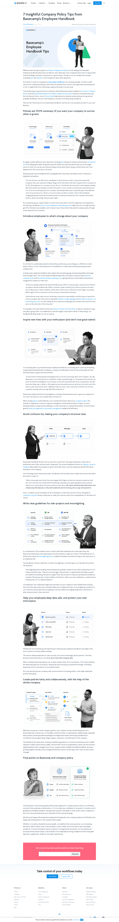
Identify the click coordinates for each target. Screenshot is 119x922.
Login (89, 3)
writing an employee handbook (57, 70)
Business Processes (78, 24)
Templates (51, 3)
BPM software (89, 894)
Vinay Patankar (28, 24)
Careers (16, 904)
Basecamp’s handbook (56, 82)
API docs (24, 897)
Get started (52, 876)
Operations (65, 891)
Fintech (40, 894)
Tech (39, 904)
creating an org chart (30, 495)
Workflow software (91, 891)
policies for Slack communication (64, 309)
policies (35, 401)
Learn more (76, 920)
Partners (16, 902)
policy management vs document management (45, 408)
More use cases (90, 904)
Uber (31, 78)
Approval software (90, 902)
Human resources (66, 894)
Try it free (97, 3)
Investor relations (66, 904)
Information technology (68, 902)
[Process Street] (20, 3)
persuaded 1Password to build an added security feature (53, 94)
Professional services (43, 902)
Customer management (68, 899)
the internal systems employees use (49, 278)
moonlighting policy (45, 556)
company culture (81, 401)
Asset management (43, 891)
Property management (43, 897)
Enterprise (16, 899)
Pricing (59, 3)
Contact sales (66, 876)
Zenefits (39, 78)
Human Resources (90, 24)
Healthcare (40, 899)
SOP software (89, 899)
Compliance (65, 897)
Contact (81, 3)
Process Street (49, 96)
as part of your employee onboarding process (55, 205)
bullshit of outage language (67, 299)
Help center (17, 897)
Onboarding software (91, 897)
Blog (15, 907)
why (62, 162)
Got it (81, 920)
